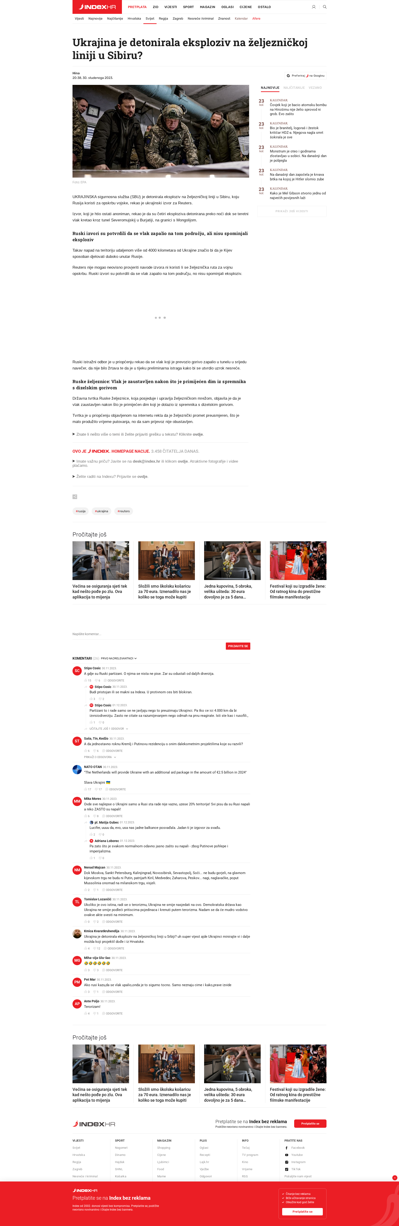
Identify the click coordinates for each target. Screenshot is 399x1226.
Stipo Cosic (92, 668)
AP (77, 1004)
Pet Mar (90, 979)
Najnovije (95, 19)
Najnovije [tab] (270, 87)
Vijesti (170, 7)
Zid (155, 7)
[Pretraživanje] (323, 7)
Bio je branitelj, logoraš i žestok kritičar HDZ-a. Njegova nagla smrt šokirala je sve (296, 130)
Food (160, 1169)
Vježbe (204, 1169)
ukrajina (101, 511)
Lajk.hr (204, 1162)
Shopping (163, 1147)
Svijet (150, 19)
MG (77, 960)
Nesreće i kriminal (201, 19)
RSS (245, 1176)
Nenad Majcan (94, 867)
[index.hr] (97, 7)
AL (92, 841)
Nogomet (121, 1147)
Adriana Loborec (107, 841)
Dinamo (120, 1155)
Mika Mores (92, 798)
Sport (188, 7)
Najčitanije (115, 19)
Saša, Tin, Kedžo (96, 738)
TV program (250, 1155)
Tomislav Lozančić (97, 899)
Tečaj (246, 1147)
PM (77, 982)
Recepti (205, 1155)
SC (77, 671)
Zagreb (178, 19)
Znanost (224, 19)
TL (77, 902)
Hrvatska (134, 19)
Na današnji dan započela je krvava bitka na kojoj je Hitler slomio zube (297, 174)
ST (77, 741)
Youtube (297, 1155)
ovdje (183, 461)
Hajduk (120, 1162)
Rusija (80, 511)
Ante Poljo (91, 1001)
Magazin (164, 1140)
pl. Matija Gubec (107, 822)
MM (77, 801)
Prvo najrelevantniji (117, 658)
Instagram (298, 1162)
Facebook (298, 1147)
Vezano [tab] (315, 87)
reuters (124, 511)
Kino (245, 1162)
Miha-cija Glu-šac (97, 958)
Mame (161, 1176)
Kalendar (241, 19)
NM (77, 870)
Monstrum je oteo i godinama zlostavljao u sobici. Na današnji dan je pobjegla (298, 154)
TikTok (296, 1169)
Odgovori (206, 1176)
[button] (78, 559)
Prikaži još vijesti (291, 211)
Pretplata (137, 7)
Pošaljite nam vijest (298, 1176)
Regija (163, 19)
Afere (256, 19)
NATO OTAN (93, 767)
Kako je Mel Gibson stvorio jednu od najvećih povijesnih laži (298, 193)
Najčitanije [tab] (294, 87)
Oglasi (227, 7)
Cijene (246, 7)
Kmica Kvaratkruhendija (101, 931)
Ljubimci (163, 1162)
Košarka (121, 1176)
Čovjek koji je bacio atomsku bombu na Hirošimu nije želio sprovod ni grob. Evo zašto (298, 107)
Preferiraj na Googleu (308, 75)
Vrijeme (247, 1169)
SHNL (119, 1169)
